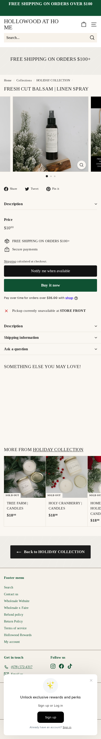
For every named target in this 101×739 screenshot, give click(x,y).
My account (12, 642)
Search (8, 587)
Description (13, 204)
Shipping (10, 261)
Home (8, 80)
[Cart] (83, 24)
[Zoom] (81, 165)
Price (8, 220)
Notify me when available (50, 271)
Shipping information (21, 337)
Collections (24, 80)
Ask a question (16, 349)
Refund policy (13, 614)
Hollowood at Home (31, 24)
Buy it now (50, 285)
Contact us (11, 594)
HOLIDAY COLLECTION (53, 80)
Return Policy (13, 621)
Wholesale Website (17, 601)
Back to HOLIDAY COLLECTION (54, 552)
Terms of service (15, 628)
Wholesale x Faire (16, 608)
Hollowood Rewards (18, 635)
